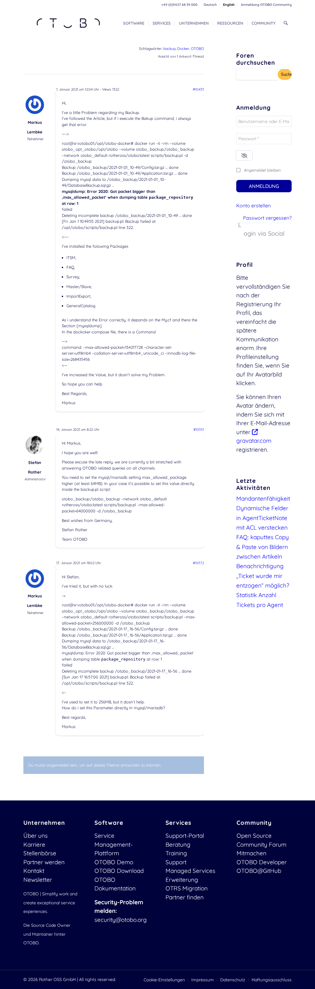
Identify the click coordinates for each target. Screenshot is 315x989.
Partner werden (44, 862)
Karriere (34, 844)
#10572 (198, 563)
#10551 (198, 429)
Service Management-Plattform (113, 844)
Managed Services (190, 870)
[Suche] (286, 23)
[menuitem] (210, 4)
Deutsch (210, 4)
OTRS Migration (186, 888)
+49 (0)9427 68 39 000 (179, 4)
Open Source (254, 835)
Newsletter (37, 879)
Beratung (177, 844)
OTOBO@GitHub (259, 870)
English (228, 4)
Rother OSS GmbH (57, 979)
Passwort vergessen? (267, 218)
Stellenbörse (39, 853)
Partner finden (184, 897)
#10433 (198, 89)
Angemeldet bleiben (262, 170)
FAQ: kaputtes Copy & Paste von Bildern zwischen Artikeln (262, 546)
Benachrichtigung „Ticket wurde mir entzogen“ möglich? (262, 575)
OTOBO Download (119, 870)
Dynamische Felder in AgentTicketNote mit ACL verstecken (262, 517)
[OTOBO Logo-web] (68, 23)
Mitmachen (251, 853)
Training (176, 853)
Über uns (35, 835)
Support (175, 862)
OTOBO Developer (262, 862)
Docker (183, 48)
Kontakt (33, 870)
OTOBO (197, 48)
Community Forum (261, 844)
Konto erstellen (253, 205)
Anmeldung (264, 186)
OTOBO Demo (113, 862)
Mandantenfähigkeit (263, 498)
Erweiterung (181, 879)
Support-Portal (184, 835)
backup (169, 48)
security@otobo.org (120, 919)
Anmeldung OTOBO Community (266, 4)
